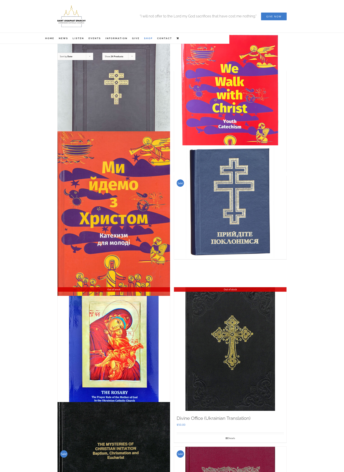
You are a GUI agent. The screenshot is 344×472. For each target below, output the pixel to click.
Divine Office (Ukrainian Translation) (213, 418)
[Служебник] (114, 105)
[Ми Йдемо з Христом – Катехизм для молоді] (114, 213)
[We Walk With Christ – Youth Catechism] (230, 105)
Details (231, 438)
